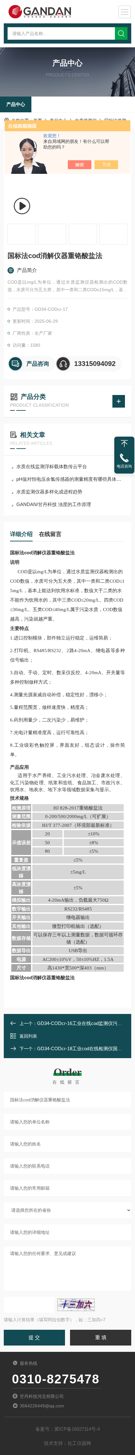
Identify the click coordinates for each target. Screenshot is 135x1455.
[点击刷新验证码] (76, 1305)
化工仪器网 (79, 1443)
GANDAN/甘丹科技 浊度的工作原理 (53, 504)
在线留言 (50, 534)
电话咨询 (124, 466)
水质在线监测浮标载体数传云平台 (51, 466)
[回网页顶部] (124, 443)
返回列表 (28, 1036)
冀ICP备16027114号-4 (77, 1429)
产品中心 (15, 104)
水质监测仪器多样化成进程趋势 (49, 491)
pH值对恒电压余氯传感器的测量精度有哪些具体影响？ (70, 479)
